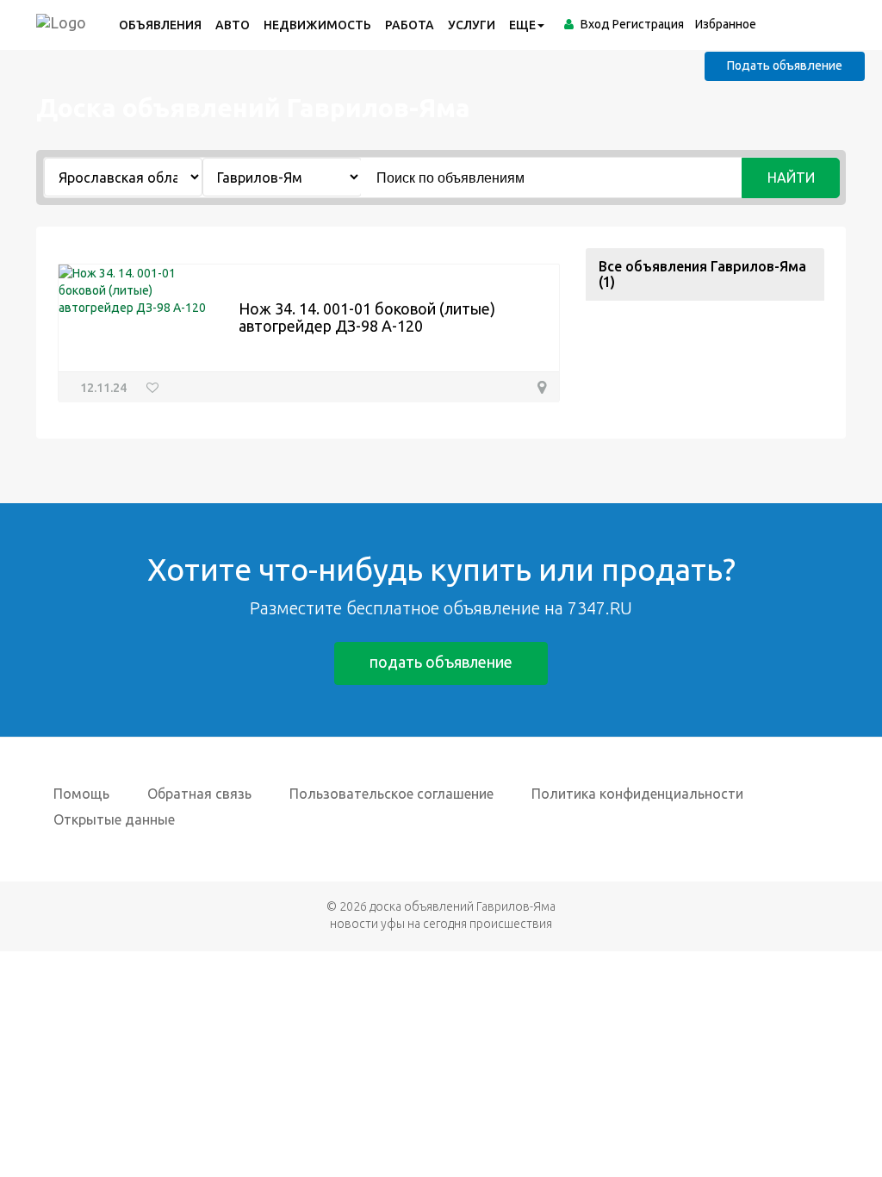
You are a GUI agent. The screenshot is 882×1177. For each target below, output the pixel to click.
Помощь (81, 793)
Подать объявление (784, 65)
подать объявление (441, 661)
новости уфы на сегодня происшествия (441, 924)
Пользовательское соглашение (391, 793)
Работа (409, 25)
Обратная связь (199, 793)
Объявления (160, 25)
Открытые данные (114, 819)
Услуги (471, 25)
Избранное (725, 24)
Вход (595, 24)
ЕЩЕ (522, 25)
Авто (232, 25)
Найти (791, 177)
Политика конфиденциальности (637, 793)
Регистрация (648, 24)
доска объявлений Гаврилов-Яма (463, 906)
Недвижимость (317, 25)
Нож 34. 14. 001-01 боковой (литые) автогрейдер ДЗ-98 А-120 (367, 317)
